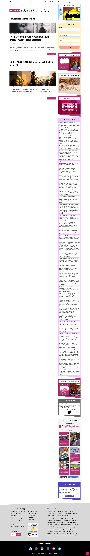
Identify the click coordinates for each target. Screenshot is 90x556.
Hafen (49, 520)
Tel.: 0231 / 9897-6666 (16, 518)
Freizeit (75, 516)
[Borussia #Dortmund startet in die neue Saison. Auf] (75, 468)
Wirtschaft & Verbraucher (60, 535)
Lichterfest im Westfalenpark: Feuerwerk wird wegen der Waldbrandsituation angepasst (67, 133)
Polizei (66, 526)
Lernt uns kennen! (32, 511)
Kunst (49, 524)
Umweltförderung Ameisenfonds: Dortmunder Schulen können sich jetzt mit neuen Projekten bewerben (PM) (68, 198)
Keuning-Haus (51, 522)
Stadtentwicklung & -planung (54, 531)
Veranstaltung (61, 533)
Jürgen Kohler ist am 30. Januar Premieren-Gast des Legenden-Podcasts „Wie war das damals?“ (69, 211)
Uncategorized (51, 533)
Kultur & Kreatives (71, 522)
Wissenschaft (72, 535)
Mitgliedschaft (31, 515)
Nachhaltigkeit (51, 526)
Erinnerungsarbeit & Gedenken (54, 516)
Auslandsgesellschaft (63, 511)
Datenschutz (31, 519)
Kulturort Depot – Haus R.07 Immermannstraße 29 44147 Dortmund (18, 513)
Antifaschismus (51, 511)
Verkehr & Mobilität (72, 533)
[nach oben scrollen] (87, 553)
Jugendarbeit (66, 520)
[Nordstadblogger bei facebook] (36, 548)
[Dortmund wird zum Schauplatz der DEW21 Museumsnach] (75, 439)
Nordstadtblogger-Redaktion (30, 69)
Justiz (74, 520)
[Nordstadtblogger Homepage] (10, 2)
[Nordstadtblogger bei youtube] (53, 548)
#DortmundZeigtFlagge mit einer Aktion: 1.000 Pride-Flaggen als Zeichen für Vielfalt (69, 339)
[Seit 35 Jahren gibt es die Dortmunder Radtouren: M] (75, 454)
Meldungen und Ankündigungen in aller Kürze (69, 126)
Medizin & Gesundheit (66, 524)
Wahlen (49, 535)
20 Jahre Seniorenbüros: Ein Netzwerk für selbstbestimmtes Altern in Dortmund (69, 366)
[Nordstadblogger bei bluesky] (30, 548)
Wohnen (49, 536)
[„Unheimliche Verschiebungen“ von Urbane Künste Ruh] (64, 454)
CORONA (68, 513)
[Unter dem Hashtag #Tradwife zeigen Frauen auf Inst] (64, 468)
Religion (61, 529)
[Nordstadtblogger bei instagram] (59, 548)
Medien (56, 524)
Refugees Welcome (52, 529)
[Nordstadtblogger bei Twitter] (42, 548)
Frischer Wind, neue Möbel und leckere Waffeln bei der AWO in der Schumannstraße (68, 276)
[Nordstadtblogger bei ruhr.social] (47, 548)
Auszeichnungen (32, 513)
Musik (75, 524)
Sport (76, 529)
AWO (72, 511)
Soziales (69, 529)
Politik (59, 526)
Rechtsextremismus (70, 527)
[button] (69, 13)
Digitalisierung (51, 515)
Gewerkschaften (69, 518)
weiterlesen (51, 54)
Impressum (30, 517)
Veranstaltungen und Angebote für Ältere (69, 297)
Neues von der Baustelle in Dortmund (68, 255)
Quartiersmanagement (52, 527)
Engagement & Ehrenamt (62, 515)
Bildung (61, 513)
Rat (62, 527)
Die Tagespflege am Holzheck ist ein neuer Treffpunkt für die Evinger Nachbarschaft (69, 248)
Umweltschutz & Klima (68, 531)
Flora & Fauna (66, 516)
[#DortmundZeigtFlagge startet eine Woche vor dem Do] (64, 439)
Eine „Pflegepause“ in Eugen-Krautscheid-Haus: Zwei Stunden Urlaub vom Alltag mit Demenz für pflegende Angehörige (69, 354)
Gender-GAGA (72, 2)
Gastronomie (50, 518)
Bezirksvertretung (51, 513)
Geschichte (59, 518)
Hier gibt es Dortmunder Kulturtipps (69, 148)
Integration (57, 520)
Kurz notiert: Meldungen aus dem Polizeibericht (68, 172)
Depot (75, 513)
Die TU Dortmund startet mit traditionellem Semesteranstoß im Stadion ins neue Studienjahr (68, 158)
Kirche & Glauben (61, 522)
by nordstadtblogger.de (45, 553)
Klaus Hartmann (28, 43)
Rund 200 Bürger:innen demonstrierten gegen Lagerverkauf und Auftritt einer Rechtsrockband (69, 304)
